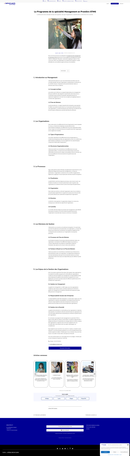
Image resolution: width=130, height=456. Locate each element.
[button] (127, 444)
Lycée (108, 3)
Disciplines (55, 408)
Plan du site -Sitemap (90, 426)
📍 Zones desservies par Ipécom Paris (65, 426)
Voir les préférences (124, 452)
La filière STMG (50, 408)
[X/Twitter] (67, 448)
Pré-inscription (114, 3)
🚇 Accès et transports (65, 430)
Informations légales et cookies (92, 425)
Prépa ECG (83, 398)
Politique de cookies (110, 454)
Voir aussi (121, 3)
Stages (71, 398)
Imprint (120, 454)
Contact (88, 428)
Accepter (105, 452)
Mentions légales (116, 454)
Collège (47, 398)
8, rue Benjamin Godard (11, 427)
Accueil (56, 52)
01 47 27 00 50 (14, 430)
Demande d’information (65, 348)
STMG (62, 52)
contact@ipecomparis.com (56, 344)
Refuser (114, 452)
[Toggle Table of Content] (67, 71)
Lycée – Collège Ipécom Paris (11, 452)
